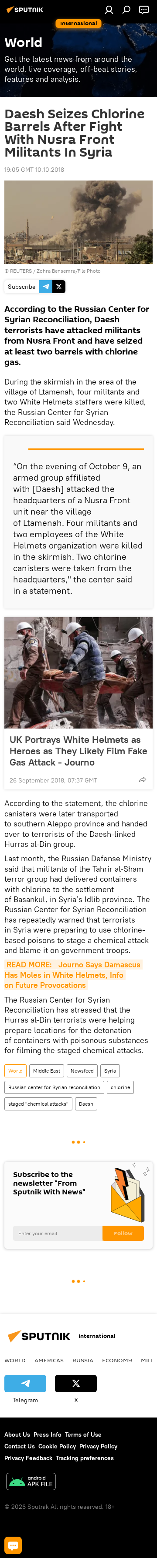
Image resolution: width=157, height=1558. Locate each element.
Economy (117, 1360)
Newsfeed (82, 1070)
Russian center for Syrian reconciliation (54, 1087)
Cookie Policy (57, 1446)
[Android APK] (31, 1482)
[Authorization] (109, 9)
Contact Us (19, 1446)
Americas (49, 1360)
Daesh (86, 1103)
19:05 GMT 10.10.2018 (34, 170)
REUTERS (21, 270)
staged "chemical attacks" (38, 1103)
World (15, 1070)
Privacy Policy (98, 1446)
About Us (17, 1434)
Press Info (47, 1434)
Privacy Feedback (28, 1458)
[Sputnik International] (26, 13)
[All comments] (13, 1545)
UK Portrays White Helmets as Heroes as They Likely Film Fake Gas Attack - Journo (78, 751)
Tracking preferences (85, 1458)
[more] (142, 779)
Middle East (46, 1070)
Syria (110, 1070)
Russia (82, 1360)
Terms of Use (83, 1434)
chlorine (120, 1087)
